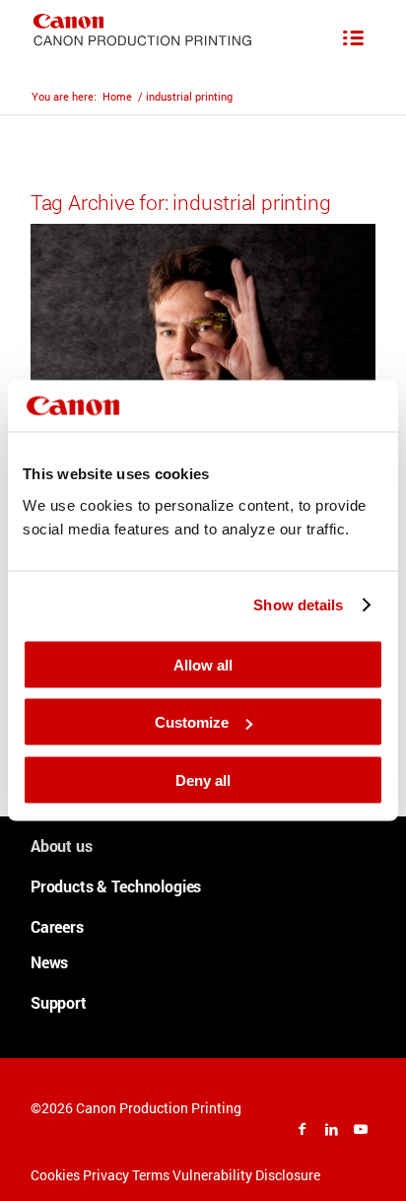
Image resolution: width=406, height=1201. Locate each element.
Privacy (106, 1175)
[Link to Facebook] (301, 1129)
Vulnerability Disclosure (246, 1175)
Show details (298, 605)
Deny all (203, 779)
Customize (192, 722)
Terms (150, 1175)
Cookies (55, 1175)
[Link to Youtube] (360, 1129)
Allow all (203, 664)
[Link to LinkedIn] (331, 1129)
